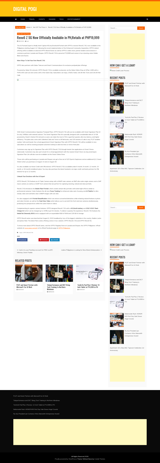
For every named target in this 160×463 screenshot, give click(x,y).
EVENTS (42, 19)
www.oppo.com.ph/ (31, 228)
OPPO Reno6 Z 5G (28, 232)
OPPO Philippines (64, 228)
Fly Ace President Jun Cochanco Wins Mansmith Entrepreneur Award (36, 414)
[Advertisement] (127, 46)
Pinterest (44, 240)
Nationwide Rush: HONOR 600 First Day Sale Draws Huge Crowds (35, 409)
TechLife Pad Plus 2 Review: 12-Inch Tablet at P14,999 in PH (89, 286)
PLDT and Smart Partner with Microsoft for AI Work (27, 286)
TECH (61, 19)
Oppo (21, 232)
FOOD (23, 19)
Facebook (22, 240)
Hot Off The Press (24, 34)
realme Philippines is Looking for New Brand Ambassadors (80, 250)
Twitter (33, 240)
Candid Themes (100, 459)
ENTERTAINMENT (74, 19)
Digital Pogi (25, 8)
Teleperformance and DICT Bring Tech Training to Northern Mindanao (58, 287)
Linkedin (55, 240)
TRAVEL (32, 19)
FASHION (52, 19)
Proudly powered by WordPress (65, 459)
